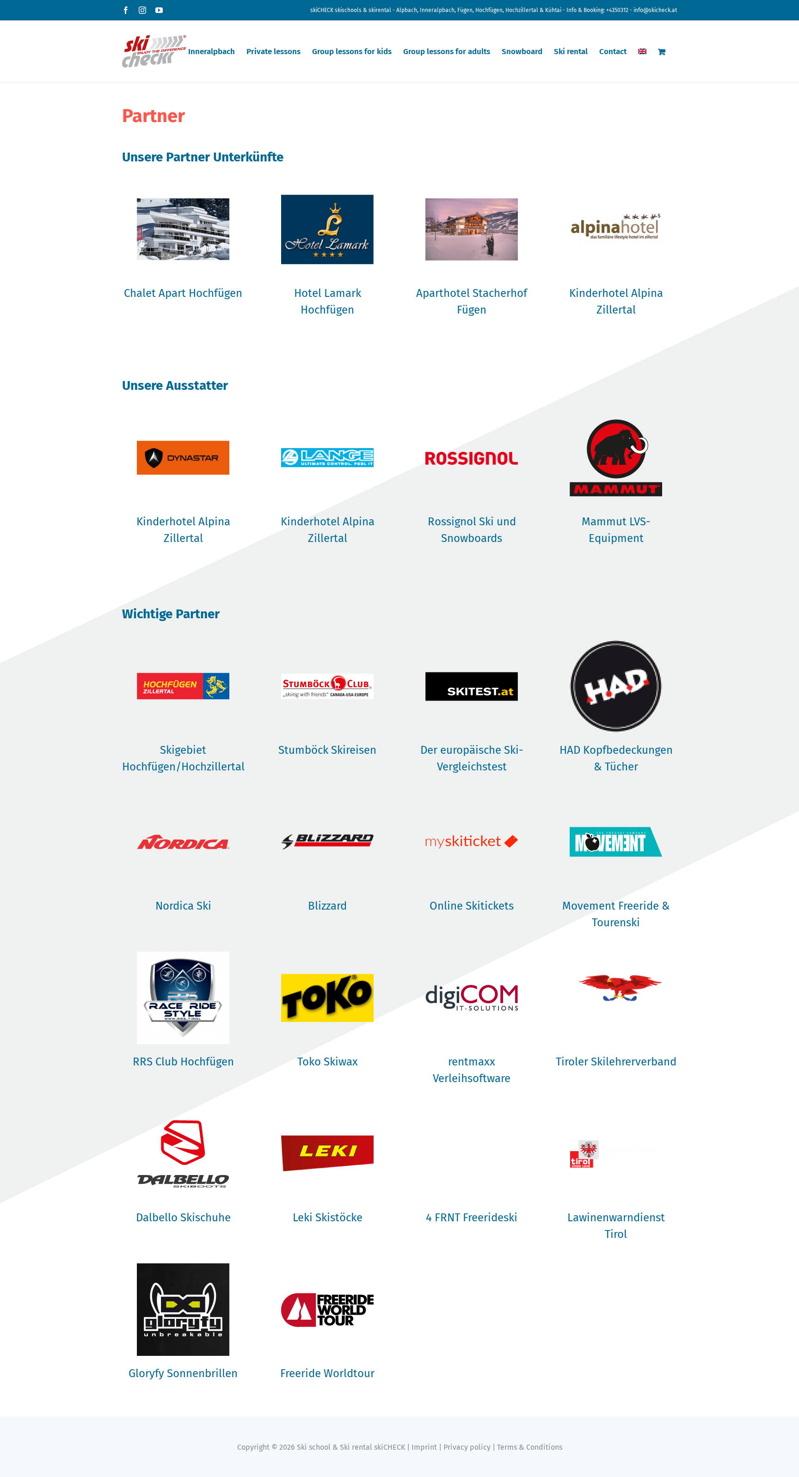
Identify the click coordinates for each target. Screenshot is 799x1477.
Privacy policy (467, 1447)
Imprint (424, 1447)
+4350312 (617, 10)
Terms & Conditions (529, 1447)
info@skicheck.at (655, 10)
